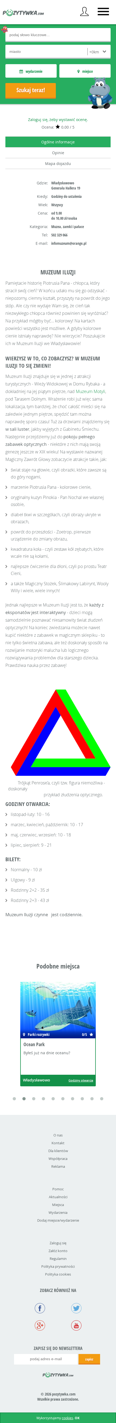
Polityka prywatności (58, 1266)
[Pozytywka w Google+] (40, 1326)
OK (77, 1418)
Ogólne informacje (58, 141)
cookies (67, 1418)
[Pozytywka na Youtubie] (76, 1326)
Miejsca (58, 1204)
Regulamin (58, 1258)
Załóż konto (58, 1250)
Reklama (58, 1166)
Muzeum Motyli (90, 391)
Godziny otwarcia (81, 1080)
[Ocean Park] (58, 1011)
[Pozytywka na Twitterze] (76, 1309)
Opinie (58, 152)
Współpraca (58, 1158)
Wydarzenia (58, 1212)
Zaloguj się (58, 1243)
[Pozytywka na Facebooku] (40, 1309)
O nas (58, 1135)
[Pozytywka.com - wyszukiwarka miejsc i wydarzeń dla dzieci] (23, 13)
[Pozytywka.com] (58, 1374)
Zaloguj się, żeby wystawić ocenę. (58, 119)
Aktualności (58, 1196)
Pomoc (58, 1189)
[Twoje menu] (84, 11)
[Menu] (103, 11)
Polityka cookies (58, 1274)
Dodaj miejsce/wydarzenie (58, 1220)
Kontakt (58, 1143)
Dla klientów (58, 1150)
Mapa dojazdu (58, 163)
